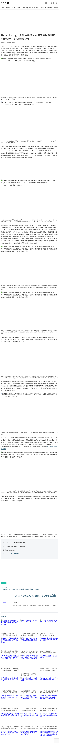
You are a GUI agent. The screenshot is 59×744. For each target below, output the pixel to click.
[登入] (54, 3)
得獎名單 (8, 8)
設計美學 (50, 8)
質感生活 (43, 8)
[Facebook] (46, 3)
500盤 (14, 8)
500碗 (31, 8)
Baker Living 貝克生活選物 (11, 554)
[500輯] (5, 3)
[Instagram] (48, 3)
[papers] (51, 3)
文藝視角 (36, 8)
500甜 (18, 8)
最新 (2, 8)
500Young (25, 8)
